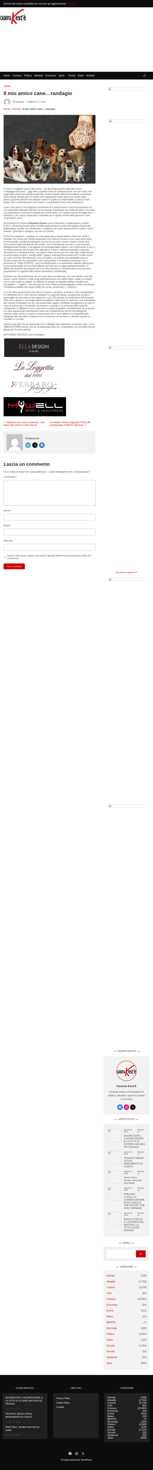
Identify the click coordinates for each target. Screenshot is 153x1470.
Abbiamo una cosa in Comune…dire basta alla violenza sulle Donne (24, 423)
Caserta (111, 1287)
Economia (112, 1305)
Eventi (110, 1310)
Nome (8, 510)
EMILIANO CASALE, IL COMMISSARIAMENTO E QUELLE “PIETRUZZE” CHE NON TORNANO (134, 1201)
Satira (110, 1340)
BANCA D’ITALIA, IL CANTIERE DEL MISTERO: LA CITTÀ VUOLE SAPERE (134, 1225)
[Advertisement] (76, 49)
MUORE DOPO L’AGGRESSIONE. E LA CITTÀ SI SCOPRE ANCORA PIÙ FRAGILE (134, 1141)
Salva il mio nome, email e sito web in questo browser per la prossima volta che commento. (49, 557)
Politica (110, 1334)
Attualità (111, 1281)
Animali (7, 86)
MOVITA (111, 1322)
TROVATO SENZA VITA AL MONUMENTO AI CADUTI (134, 1162)
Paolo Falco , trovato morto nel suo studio (132, 1180)
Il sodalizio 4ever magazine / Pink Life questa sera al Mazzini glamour (70, 423)
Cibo (109, 1293)
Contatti (60, 1407)
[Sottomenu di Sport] (65, 75)
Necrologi (112, 1328)
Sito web (8, 540)
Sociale (111, 1345)
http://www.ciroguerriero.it (126, 572)
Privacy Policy (63, 1398)
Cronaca (111, 1299)
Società (111, 1351)
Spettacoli (112, 1357)
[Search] (141, 1253)
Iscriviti (72, 3)
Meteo (110, 1316)
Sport (109, 1363)
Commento (10, 477)
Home (7, 109)
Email (7, 525)
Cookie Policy (63, 1403)
